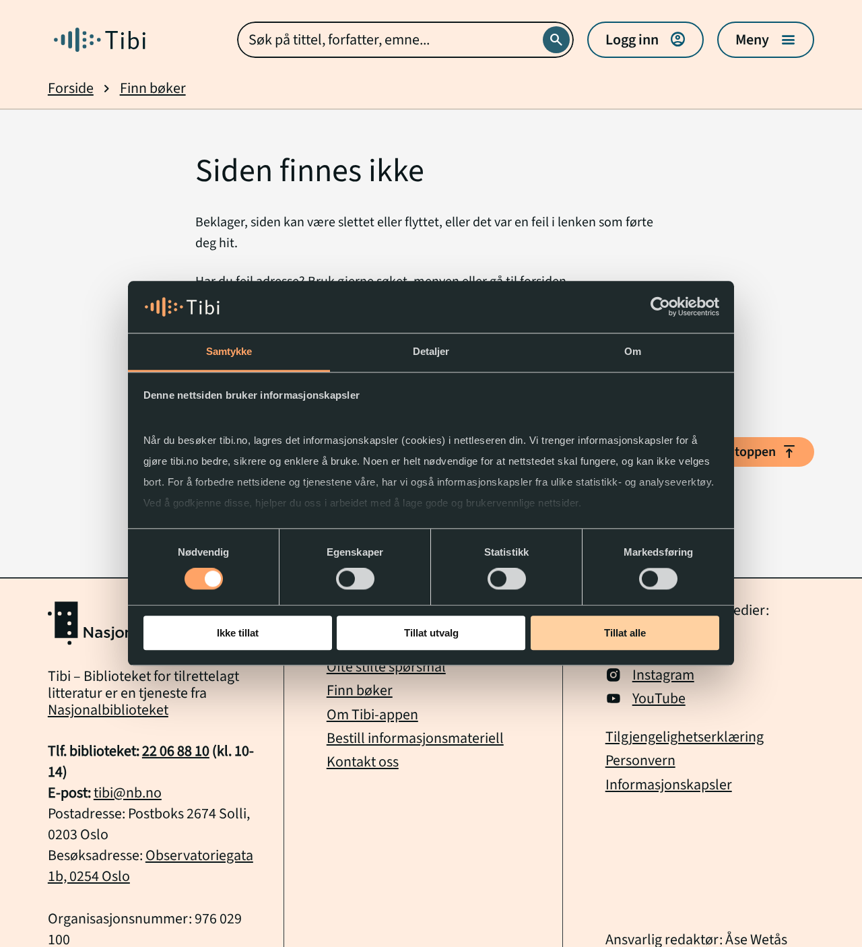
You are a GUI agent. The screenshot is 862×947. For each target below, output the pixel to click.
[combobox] (405, 40)
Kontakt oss (363, 762)
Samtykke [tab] (229, 351)
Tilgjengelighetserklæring (684, 737)
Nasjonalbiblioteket (108, 710)
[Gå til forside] (100, 40)
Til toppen (757, 452)
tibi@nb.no (128, 793)
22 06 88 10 (175, 751)
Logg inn (645, 40)
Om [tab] (632, 351)
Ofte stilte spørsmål (386, 667)
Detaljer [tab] (431, 351)
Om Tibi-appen (372, 715)
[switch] (355, 578)
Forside (71, 88)
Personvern (640, 760)
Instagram (663, 675)
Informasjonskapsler (668, 785)
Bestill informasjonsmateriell (415, 738)
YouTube (659, 698)
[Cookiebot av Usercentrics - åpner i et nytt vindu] (660, 307)
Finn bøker (153, 88)
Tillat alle (625, 633)
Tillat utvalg (431, 633)
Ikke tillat (238, 633)
